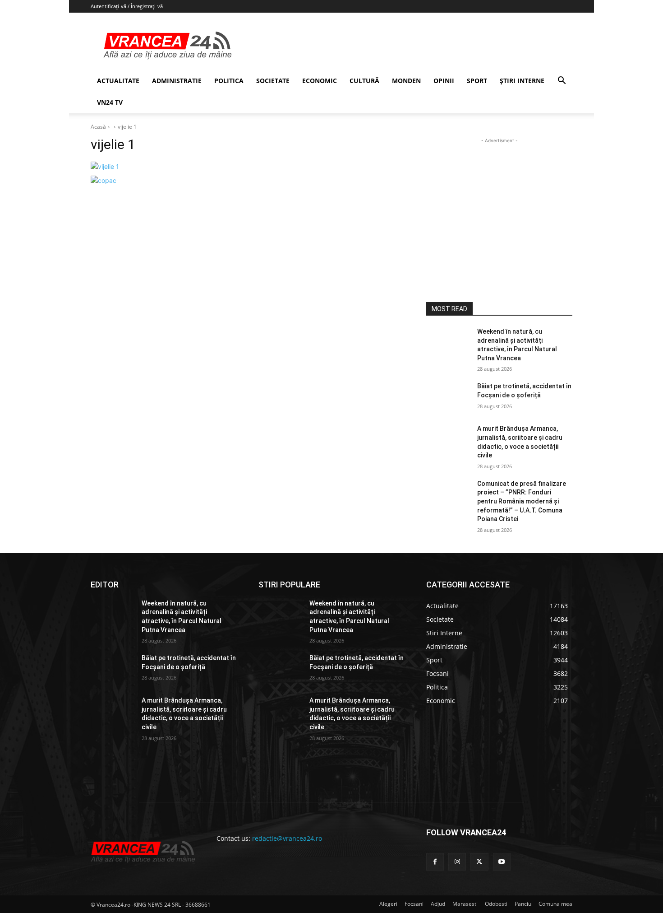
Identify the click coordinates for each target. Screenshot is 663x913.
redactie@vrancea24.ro (287, 838)
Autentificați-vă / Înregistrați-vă (127, 6)
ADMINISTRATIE (177, 80)
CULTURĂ (364, 80)
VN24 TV (110, 102)
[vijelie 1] (248, 166)
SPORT (477, 80)
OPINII (443, 80)
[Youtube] (502, 862)
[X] (479, 862)
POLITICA (229, 80)
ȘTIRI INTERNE (522, 80)
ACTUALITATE (118, 80)
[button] (561, 81)
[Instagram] (457, 862)
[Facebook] (435, 862)
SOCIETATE (273, 80)
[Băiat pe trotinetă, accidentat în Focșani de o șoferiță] (448, 397)
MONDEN (406, 80)
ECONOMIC (319, 80)
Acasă (98, 126)
